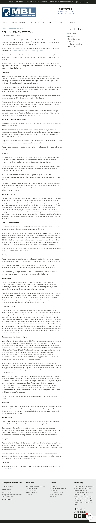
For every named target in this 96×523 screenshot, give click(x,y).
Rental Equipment (15, 2)
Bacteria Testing (8, 493)
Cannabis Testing (8, 486)
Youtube (79, 516)
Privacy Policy (37, 51)
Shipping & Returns (31, 492)
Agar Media (30, 2)
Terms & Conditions (31, 490)
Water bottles (65, 2)
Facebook (84, 516)
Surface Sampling (76, 44)
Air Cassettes (42, 2)
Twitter (75, 516)
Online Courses (7, 499)
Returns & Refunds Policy (19, 51)
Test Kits (53, 2)
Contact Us (29, 494)
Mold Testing (7, 489)
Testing (8, 496)
